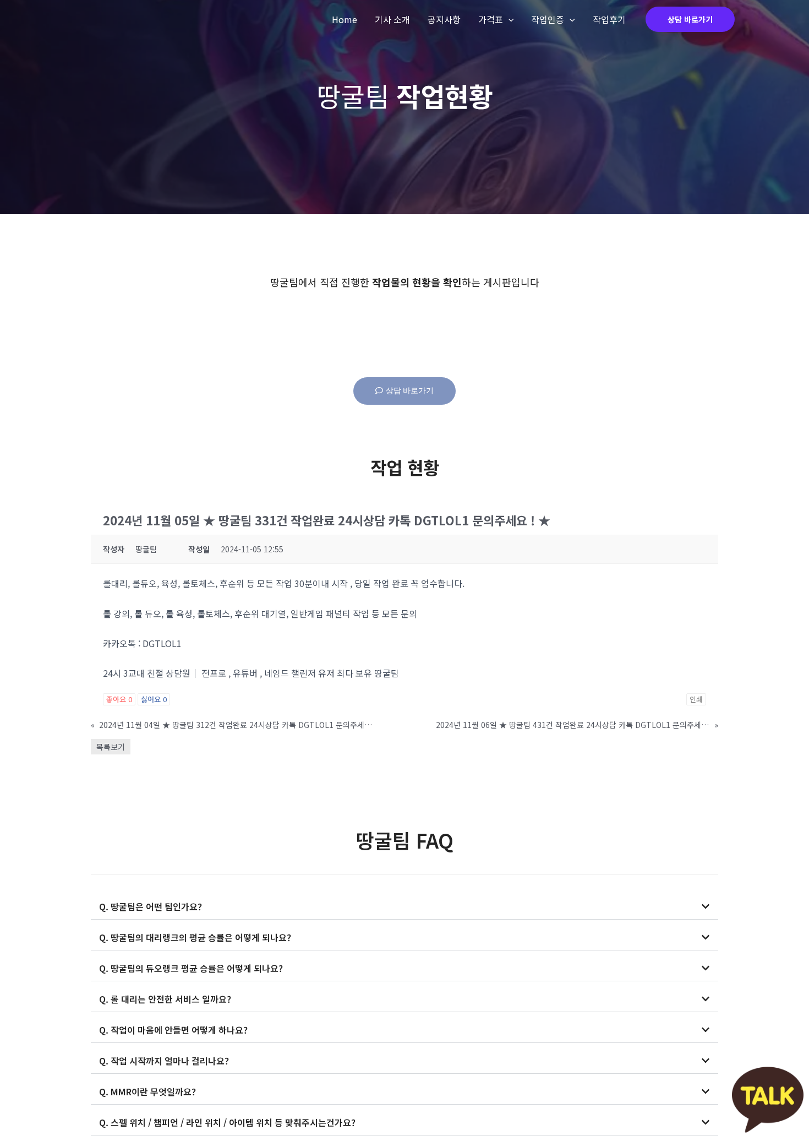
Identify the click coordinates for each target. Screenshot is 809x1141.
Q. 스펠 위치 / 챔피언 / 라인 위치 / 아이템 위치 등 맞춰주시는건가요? (227, 1122)
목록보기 (110, 746)
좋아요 (119, 699)
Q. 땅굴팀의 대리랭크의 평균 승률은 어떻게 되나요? (195, 937)
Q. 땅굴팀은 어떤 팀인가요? (150, 906)
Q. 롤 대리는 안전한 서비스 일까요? (165, 999)
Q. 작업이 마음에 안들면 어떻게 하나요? (173, 1029)
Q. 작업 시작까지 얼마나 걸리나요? (164, 1060)
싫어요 (154, 699)
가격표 (490, 19)
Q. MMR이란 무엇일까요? (147, 1091)
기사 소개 (392, 19)
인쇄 (696, 699)
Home (344, 19)
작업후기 (609, 19)
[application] (508, 19)
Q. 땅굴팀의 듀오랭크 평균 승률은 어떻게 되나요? (191, 968)
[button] (404, 907)
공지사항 (444, 19)
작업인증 (547, 19)
